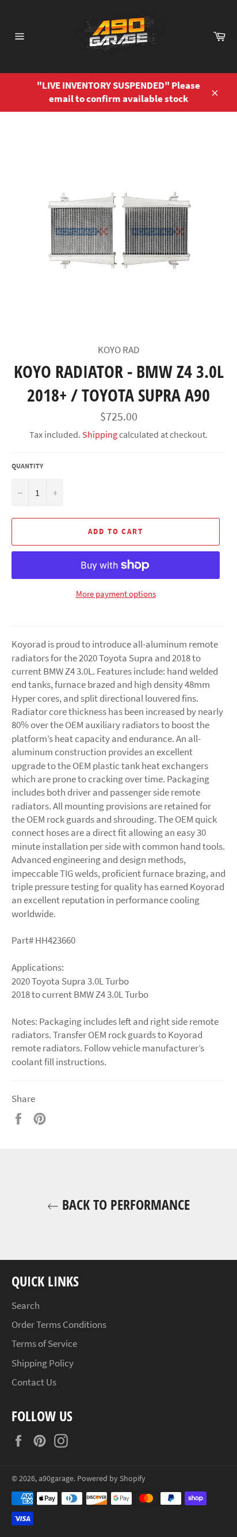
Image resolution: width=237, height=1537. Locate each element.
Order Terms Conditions (59, 1324)
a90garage (56, 1478)
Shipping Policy (43, 1363)
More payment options (116, 593)
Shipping (99, 434)
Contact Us (34, 1382)
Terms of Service (44, 1343)
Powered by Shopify (111, 1478)
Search (26, 1305)
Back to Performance (124, 1204)
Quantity (27, 465)
